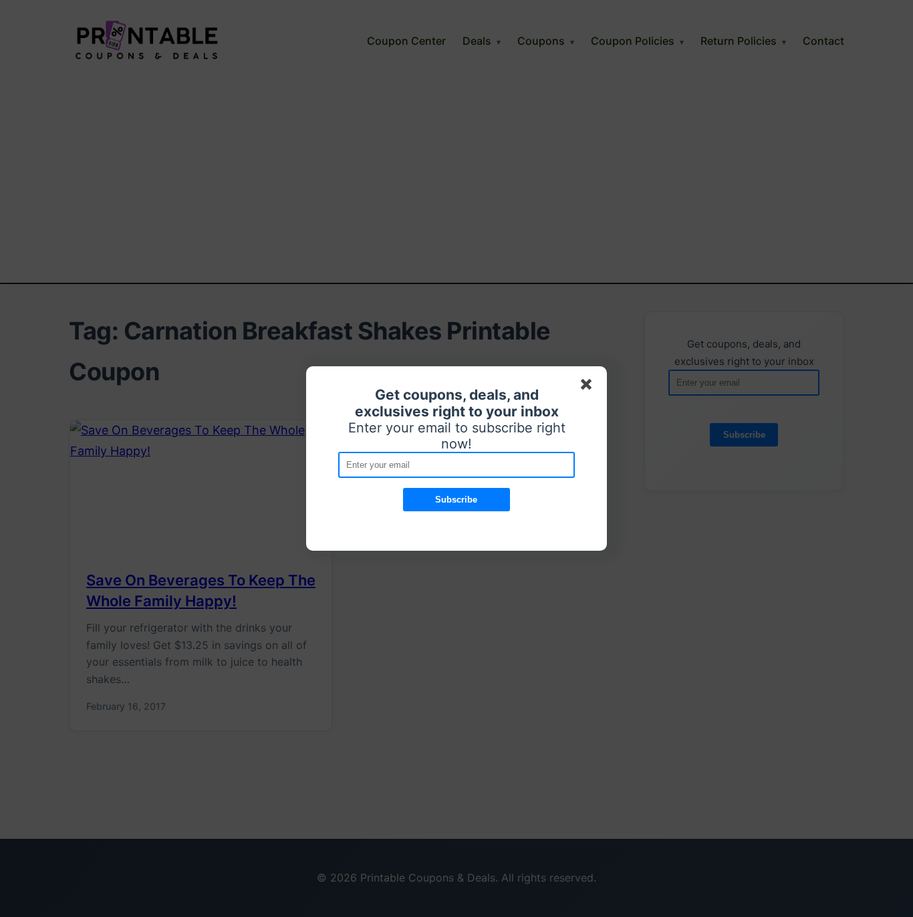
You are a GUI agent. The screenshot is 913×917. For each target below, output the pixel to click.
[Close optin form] (589, 387)
